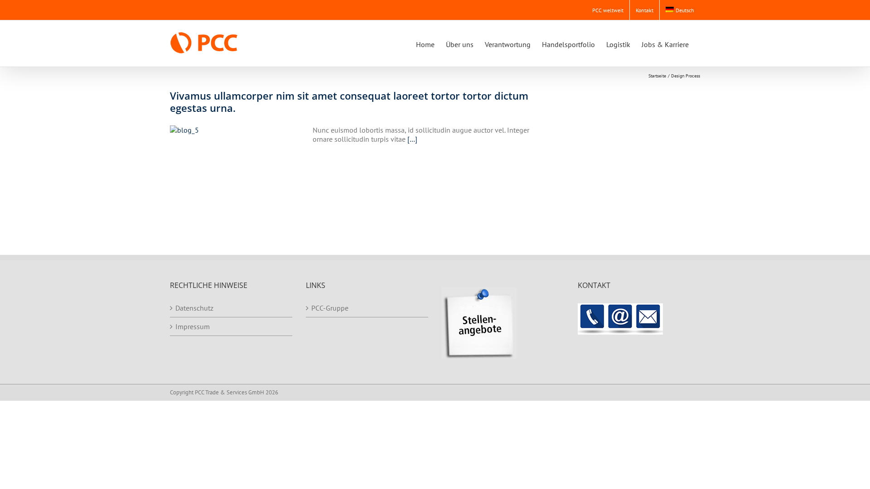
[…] (412, 139)
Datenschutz (194, 307)
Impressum (192, 326)
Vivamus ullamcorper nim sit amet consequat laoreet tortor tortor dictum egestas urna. (349, 102)
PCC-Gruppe (329, 307)
